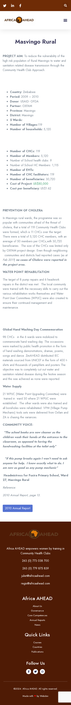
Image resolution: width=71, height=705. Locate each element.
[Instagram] (42, 671)
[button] (65, 5)
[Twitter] (35, 671)
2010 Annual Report (17, 508)
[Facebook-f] (28, 671)
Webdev (44, 696)
